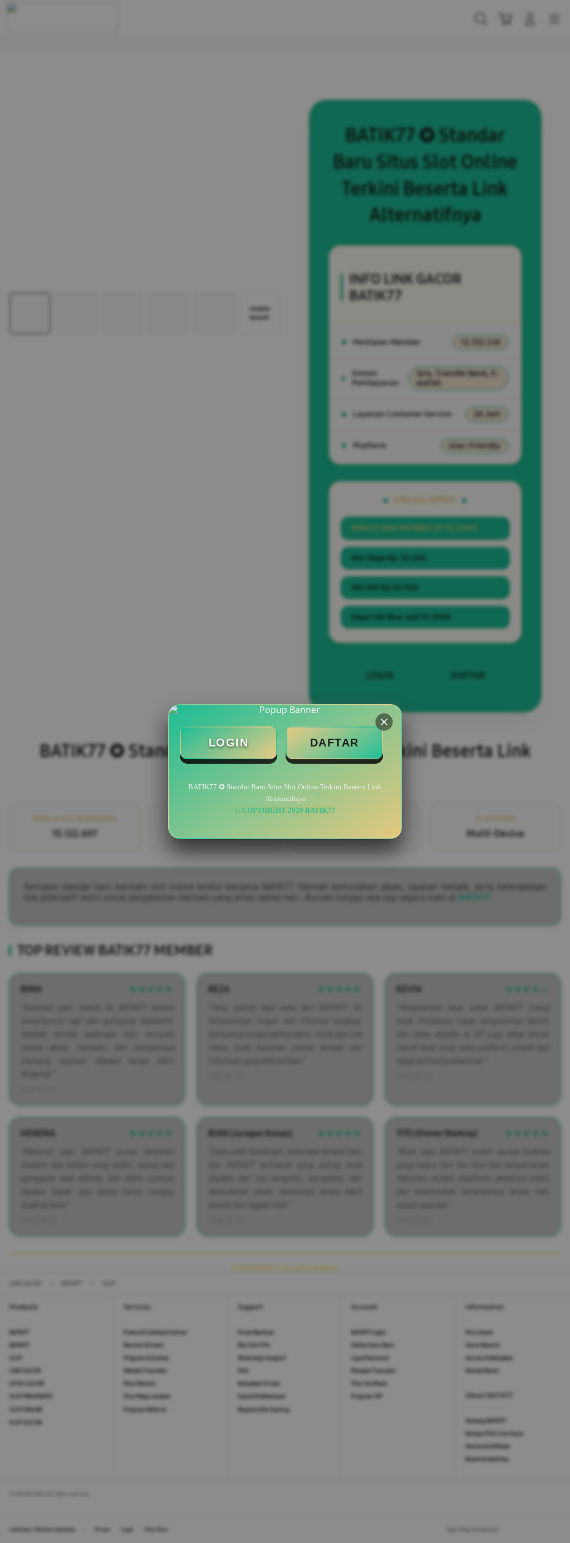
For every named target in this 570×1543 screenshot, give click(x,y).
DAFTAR (334, 742)
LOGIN (229, 742)
